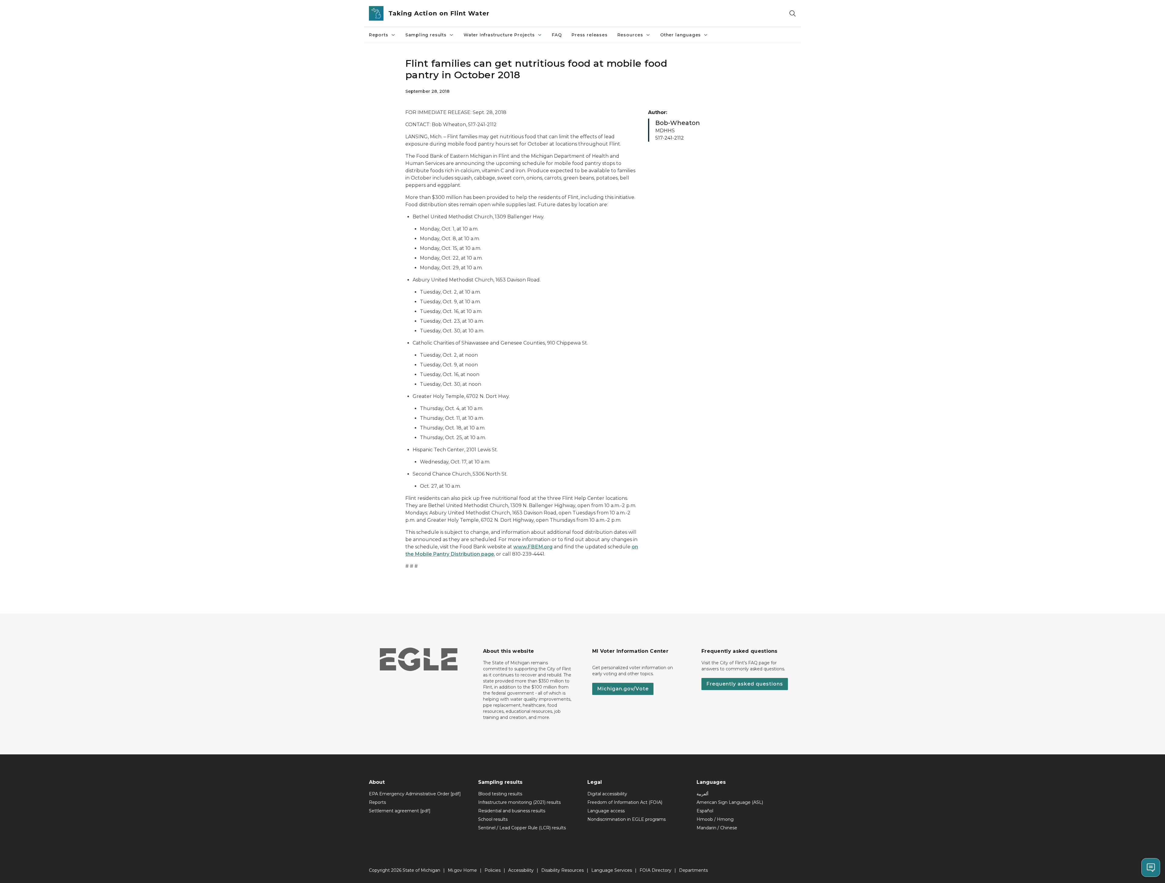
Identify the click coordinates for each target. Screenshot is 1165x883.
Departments (693, 870)
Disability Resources (562, 870)
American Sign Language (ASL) (730, 802)
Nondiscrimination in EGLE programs (626, 819)
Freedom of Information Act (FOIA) (624, 802)
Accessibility (521, 870)
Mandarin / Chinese (717, 828)
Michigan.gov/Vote (623, 689)
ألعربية (702, 794)
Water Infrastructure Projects (499, 35)
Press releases (589, 35)
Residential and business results (511, 811)
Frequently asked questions (744, 684)
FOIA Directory (655, 870)
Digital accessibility (607, 794)
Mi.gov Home (462, 870)
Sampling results (426, 35)
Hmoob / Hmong (715, 819)
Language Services (611, 870)
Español (705, 811)
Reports (378, 35)
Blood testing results (500, 794)
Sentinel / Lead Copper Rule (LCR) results (522, 828)
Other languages (680, 35)
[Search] (792, 13)
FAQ (557, 35)
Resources (630, 35)
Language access (606, 811)
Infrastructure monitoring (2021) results (519, 802)
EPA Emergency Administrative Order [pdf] (415, 794)
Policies (493, 870)
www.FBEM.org (532, 547)
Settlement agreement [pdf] (400, 811)
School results (493, 819)
